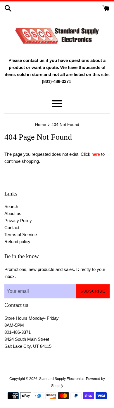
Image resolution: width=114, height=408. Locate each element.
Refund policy (17, 241)
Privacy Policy (18, 220)
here (95, 154)
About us (12, 213)
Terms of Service (20, 234)
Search (11, 206)
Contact (11, 227)
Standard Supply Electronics (61, 379)
